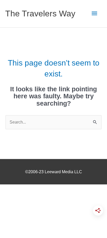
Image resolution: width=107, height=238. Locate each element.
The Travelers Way (40, 13)
